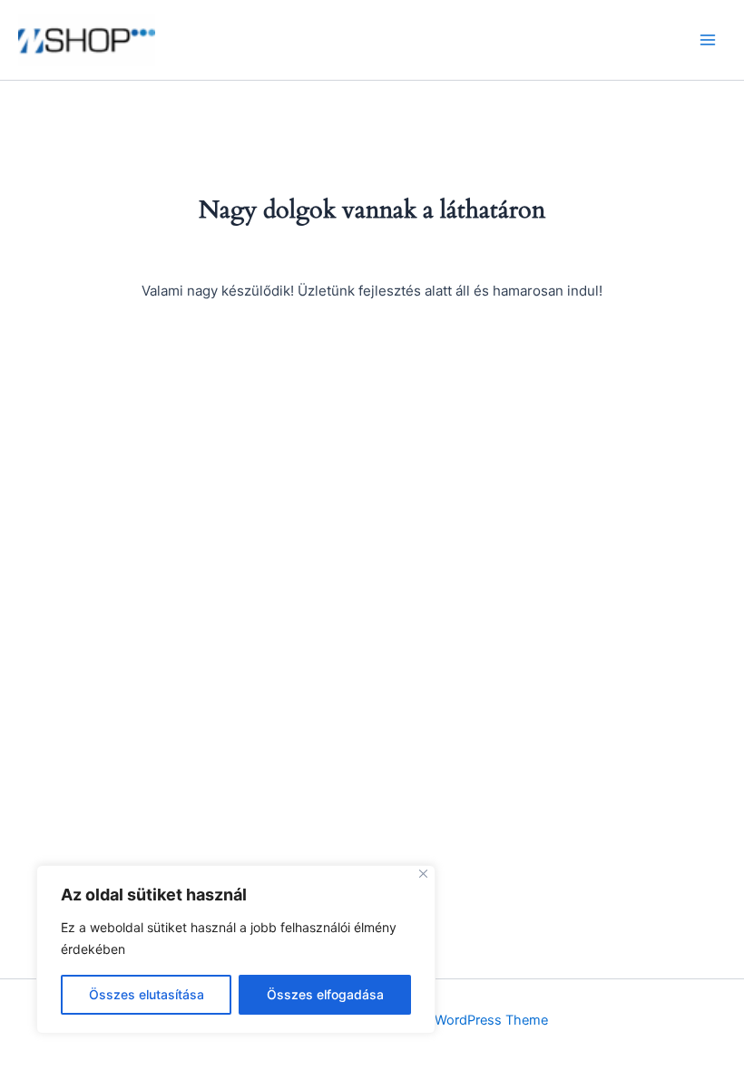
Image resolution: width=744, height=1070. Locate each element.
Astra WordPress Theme (473, 1020)
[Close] (423, 874)
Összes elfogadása (325, 994)
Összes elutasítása (146, 994)
